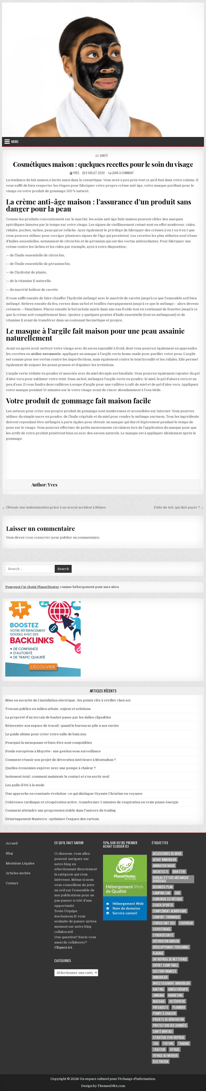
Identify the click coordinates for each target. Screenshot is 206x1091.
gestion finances (164, 971)
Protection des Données (170, 1025)
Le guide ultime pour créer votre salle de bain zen (45, 734)
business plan (163, 887)
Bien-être (179, 871)
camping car (161, 893)
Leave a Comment (123, 173)
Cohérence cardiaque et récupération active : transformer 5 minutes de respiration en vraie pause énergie (91, 802)
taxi (155, 1043)
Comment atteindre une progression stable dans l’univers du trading (60, 810)
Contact (12, 883)
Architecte (160, 871)
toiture (168, 1043)
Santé (104, 155)
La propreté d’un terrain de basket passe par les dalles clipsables (58, 717)
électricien (160, 1061)
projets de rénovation (168, 1019)
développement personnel (171, 947)
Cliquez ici (63, 947)
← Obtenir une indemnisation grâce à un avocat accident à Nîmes (54, 507)
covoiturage (162, 929)
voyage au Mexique (165, 1055)
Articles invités (18, 873)
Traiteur (159, 1049)
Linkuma (158, 995)
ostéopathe (177, 1001)
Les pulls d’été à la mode (24, 785)
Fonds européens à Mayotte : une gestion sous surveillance (53, 751)
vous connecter (37, 537)
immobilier (160, 977)
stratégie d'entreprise (168, 1037)
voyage (174, 1049)
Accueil (12, 843)
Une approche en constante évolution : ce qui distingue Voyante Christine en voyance (73, 793)
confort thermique (166, 917)
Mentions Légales (20, 863)
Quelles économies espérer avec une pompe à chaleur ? (50, 768)
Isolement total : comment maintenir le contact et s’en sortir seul (57, 776)
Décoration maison (166, 941)
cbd (177, 893)
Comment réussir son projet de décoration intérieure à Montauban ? (60, 760)
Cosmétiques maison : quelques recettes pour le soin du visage (103, 164)
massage (159, 1001)
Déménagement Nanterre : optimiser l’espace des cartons (52, 819)
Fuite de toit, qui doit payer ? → (179, 507)
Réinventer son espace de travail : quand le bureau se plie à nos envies (62, 726)
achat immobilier (164, 859)
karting (158, 989)
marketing (175, 995)
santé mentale (163, 1031)
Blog (9, 853)
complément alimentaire (169, 911)
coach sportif (163, 905)
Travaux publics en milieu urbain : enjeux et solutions (48, 709)
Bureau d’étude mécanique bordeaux (171, 879)
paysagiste (160, 1007)
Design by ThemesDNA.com (103, 1086)
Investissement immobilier (171, 983)
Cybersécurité (163, 935)
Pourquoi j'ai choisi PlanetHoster (32, 587)
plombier (179, 1007)
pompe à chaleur (164, 1013)
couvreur (186, 923)
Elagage (158, 953)
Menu (14, 141)
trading (183, 1043)
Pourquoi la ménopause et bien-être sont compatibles (48, 743)
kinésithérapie (178, 989)
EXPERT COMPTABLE (165, 965)
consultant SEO (164, 923)
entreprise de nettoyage (170, 959)
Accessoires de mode (167, 853)
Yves (76, 173)
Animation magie (164, 865)
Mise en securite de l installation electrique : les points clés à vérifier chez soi (67, 700)
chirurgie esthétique (167, 899)
